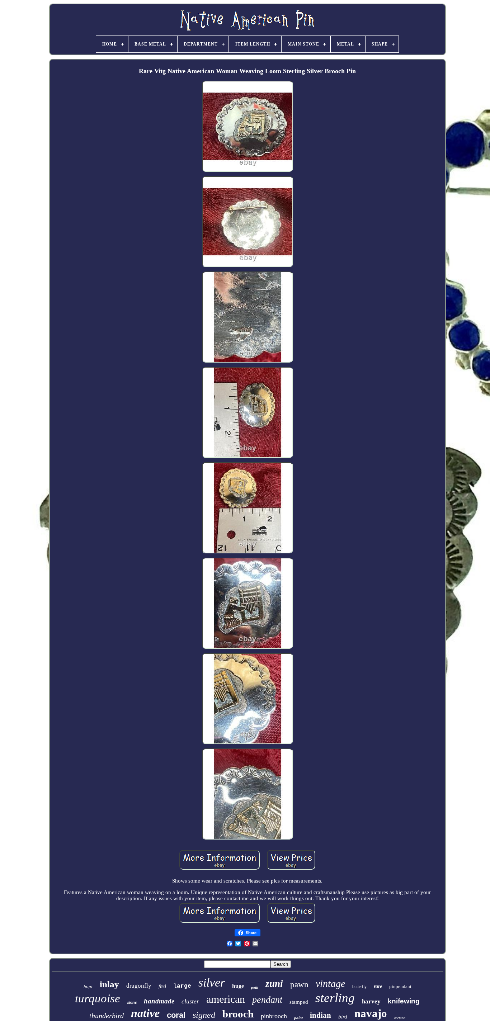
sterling (335, 998)
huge (238, 986)
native (145, 1013)
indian (320, 1015)
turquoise (97, 998)
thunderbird (106, 1016)
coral (176, 1015)
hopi (88, 986)
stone (132, 1002)
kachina (399, 1018)
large (182, 986)
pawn (299, 984)
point (298, 1018)
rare (378, 986)
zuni (274, 983)
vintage (330, 983)
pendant (267, 999)
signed (204, 1015)
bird (342, 1017)
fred (162, 986)
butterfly (359, 986)
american (225, 999)
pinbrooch (274, 1016)
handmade (159, 1001)
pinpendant (400, 986)
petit (254, 987)
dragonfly (138, 985)
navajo (370, 1013)
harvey (371, 1001)
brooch (238, 1014)
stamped (298, 1002)
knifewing (404, 1001)
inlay (109, 984)
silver (211, 982)
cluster (190, 1001)
